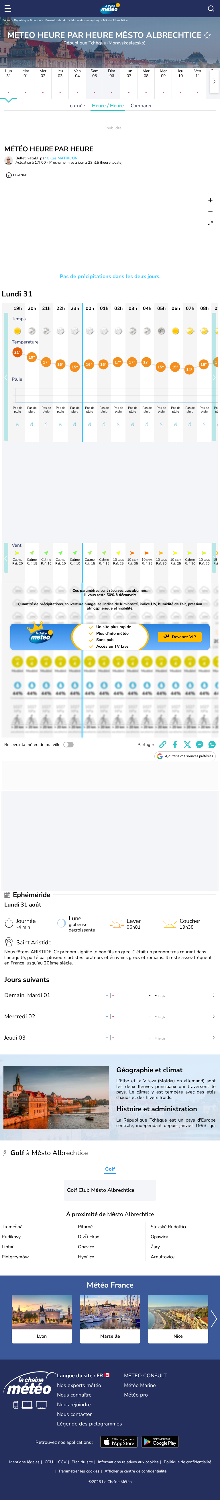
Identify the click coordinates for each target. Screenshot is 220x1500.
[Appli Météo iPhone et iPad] (119, 1442)
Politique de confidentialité (187, 1462)
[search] (211, 8)
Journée (76, 105)
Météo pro (136, 1394)
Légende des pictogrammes (89, 1423)
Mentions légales (24, 1462)
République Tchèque (27, 20)
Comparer (141, 105)
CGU (49, 1462)
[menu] (8, 8)
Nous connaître (74, 1394)
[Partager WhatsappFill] (212, 744)
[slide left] (6, 377)
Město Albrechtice (115, 20)
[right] (214, 81)
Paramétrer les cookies (79, 1471)
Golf (110, 1169)
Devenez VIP (184, 637)
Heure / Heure (108, 105)
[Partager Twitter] (187, 744)
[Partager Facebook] (175, 744)
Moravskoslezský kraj (85, 20)
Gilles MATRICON (62, 158)
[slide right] (214, 377)
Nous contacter (74, 1414)
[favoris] (207, 35)
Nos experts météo (79, 1385)
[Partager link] (162, 744)
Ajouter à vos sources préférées (189, 756)
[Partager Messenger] (199, 744)
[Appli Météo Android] (160, 1442)
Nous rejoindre (74, 1404)
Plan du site (82, 1462)
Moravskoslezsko (56, 20)
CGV (62, 1462)
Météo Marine (140, 1385)
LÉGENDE (20, 175)
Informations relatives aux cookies (128, 1462)
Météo (6, 20)
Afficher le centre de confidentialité (135, 1471)
